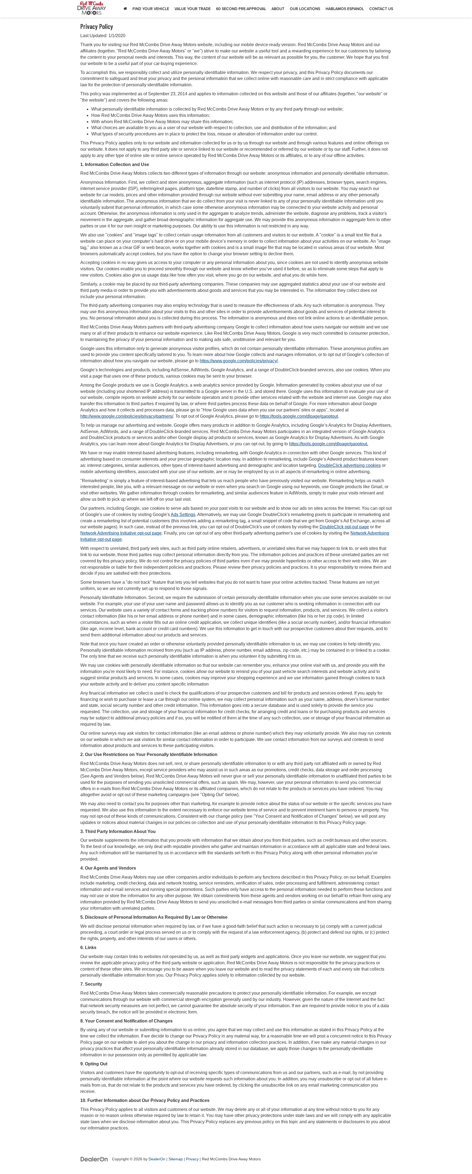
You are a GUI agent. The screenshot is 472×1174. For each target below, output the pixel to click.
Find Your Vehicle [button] (150, 8)
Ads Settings (183, 514)
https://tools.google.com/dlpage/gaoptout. (328, 443)
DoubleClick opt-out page (344, 526)
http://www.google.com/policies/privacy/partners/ (126, 416)
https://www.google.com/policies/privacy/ (239, 360)
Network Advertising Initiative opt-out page (121, 533)
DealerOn (157, 1159)
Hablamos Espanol (345, 8)
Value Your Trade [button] (193, 8)
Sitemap (176, 1159)
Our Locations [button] (305, 8)
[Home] (125, 8)
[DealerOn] (94, 1159)
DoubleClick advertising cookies (349, 465)
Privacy (192, 1159)
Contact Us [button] (381, 8)
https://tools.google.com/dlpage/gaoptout (299, 416)
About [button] (278, 8)
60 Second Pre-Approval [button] (241, 8)
